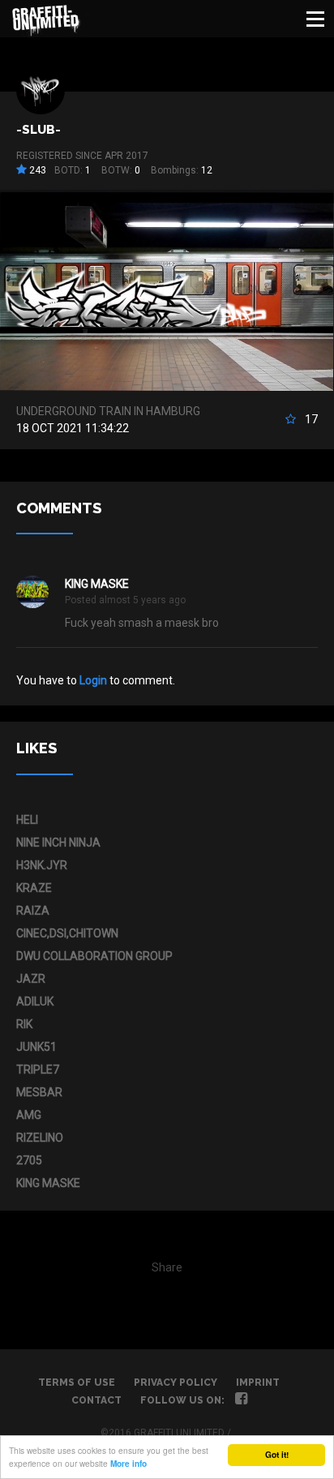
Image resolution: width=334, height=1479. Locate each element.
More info (128, 1463)
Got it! (277, 1454)
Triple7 (37, 1069)
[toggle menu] (315, 18)
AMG (28, 1114)
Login (93, 680)
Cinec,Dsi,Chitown (67, 933)
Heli (27, 819)
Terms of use (76, 1382)
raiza (32, 910)
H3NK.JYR (41, 865)
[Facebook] (241, 1400)
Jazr (30, 978)
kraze (34, 887)
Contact (96, 1400)
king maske (97, 583)
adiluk (35, 1001)
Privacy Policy (175, 1382)
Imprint (258, 1382)
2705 (29, 1160)
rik (24, 1024)
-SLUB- (38, 129)
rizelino (39, 1137)
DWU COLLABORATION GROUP (94, 956)
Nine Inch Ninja (58, 842)
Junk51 (36, 1046)
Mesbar (39, 1092)
